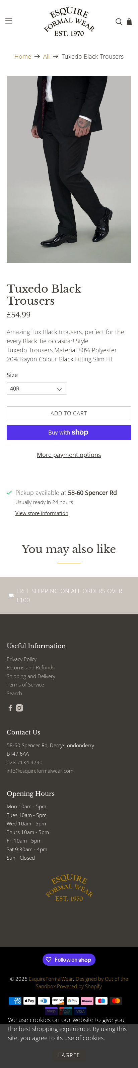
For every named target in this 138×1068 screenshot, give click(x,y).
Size (12, 375)
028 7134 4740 (25, 762)
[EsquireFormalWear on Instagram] (19, 709)
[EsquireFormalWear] (69, 22)
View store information (41, 513)
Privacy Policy (22, 659)
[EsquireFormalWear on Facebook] (10, 709)
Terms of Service (25, 684)
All (46, 56)
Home (22, 56)
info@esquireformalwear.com (40, 770)
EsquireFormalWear (51, 978)
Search (14, 693)
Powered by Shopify (79, 986)
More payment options (69, 455)
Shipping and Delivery (31, 676)
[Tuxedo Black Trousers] (69, 169)
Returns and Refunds (31, 667)
